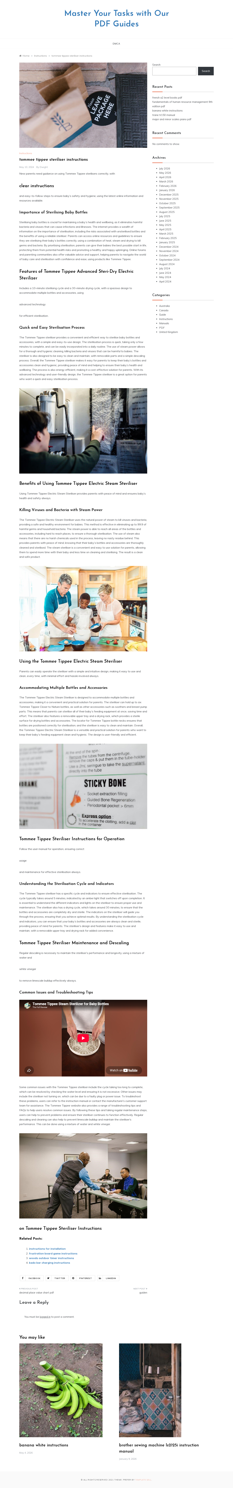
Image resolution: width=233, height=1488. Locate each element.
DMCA (116, 43)
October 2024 (167, 255)
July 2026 (164, 168)
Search (156, 64)
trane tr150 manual (163, 115)
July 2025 (164, 216)
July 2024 (164, 268)
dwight (44, 167)
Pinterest (85, 1278)
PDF (162, 327)
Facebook (34, 1278)
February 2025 (168, 238)
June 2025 (165, 220)
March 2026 (166, 181)
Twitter (59, 1278)
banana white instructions (167, 110)
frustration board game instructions (53, 1253)
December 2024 (168, 246)
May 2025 (165, 225)
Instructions (25, 153)
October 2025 (167, 203)
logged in (45, 1316)
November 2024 (168, 251)
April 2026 (165, 177)
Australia (164, 306)
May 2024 (165, 277)
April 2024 (165, 281)
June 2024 (165, 272)
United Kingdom (168, 332)
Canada (163, 310)
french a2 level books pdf (167, 97)
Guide (162, 314)
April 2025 (165, 229)
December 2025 (168, 194)
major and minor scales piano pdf (171, 119)
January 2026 (167, 190)
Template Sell (143, 1480)
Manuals (164, 323)
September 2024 (169, 259)
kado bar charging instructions (49, 1262)
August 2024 (166, 264)
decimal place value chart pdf (36, 1292)
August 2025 (166, 212)
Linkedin (111, 1278)
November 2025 (168, 198)
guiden (143, 1292)
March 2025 (166, 233)
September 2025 (169, 207)
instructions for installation (47, 1248)
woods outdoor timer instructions (51, 1258)
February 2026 (168, 186)
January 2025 (167, 242)
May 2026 (165, 172)
